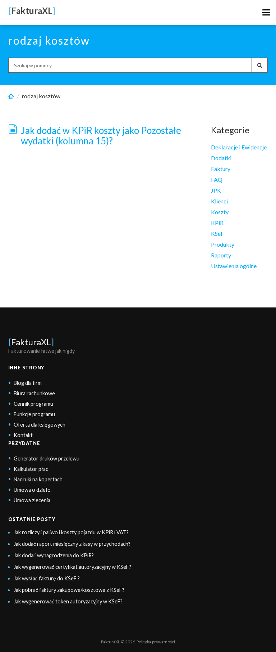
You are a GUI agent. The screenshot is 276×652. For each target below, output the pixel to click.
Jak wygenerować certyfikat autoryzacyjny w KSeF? (72, 567)
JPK (216, 190)
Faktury (220, 168)
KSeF (217, 233)
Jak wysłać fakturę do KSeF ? (47, 578)
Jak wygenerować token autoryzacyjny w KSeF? (68, 601)
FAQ (216, 179)
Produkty (222, 244)
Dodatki (221, 157)
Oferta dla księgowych (39, 425)
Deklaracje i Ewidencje (239, 147)
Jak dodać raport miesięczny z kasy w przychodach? (72, 544)
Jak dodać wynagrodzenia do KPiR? (54, 555)
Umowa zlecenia (32, 500)
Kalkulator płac (31, 469)
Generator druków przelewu (46, 458)
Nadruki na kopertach (38, 479)
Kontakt (23, 435)
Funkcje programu (34, 414)
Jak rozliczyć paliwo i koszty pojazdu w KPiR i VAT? (71, 532)
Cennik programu (33, 404)
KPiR (217, 222)
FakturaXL (31, 342)
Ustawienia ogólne (234, 265)
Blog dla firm (28, 383)
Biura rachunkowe (34, 393)
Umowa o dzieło (32, 490)
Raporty (221, 255)
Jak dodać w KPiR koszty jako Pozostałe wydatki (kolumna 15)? (101, 135)
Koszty (220, 211)
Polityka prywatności (156, 641)
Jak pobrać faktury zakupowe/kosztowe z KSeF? (69, 590)
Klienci (219, 201)
